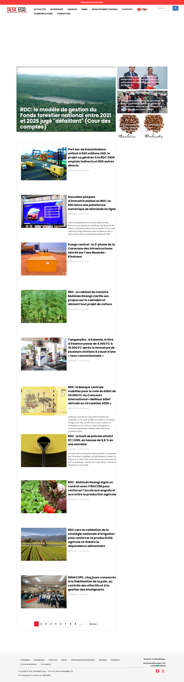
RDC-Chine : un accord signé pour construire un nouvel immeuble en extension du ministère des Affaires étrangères (140, 81)
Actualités (40, 9)
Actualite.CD (67, 671)
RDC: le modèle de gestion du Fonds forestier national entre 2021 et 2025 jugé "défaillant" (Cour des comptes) (65, 118)
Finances (72, 9)
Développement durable (105, 9)
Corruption (63, 13)
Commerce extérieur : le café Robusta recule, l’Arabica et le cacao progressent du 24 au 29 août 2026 (142, 127)
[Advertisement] (92, 37)
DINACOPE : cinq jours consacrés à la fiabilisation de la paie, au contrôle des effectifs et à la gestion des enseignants (92, 583)
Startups (127, 9)
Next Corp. (41, 671)
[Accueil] (16, 10)
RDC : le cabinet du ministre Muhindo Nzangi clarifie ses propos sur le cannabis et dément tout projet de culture (90, 298)
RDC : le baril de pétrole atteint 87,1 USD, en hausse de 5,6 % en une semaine (90, 440)
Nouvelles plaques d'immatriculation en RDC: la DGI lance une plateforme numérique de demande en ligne (92, 203)
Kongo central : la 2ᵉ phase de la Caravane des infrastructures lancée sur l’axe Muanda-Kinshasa (91, 250)
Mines (85, 9)
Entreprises (56, 9)
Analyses (115, 660)
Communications (43, 13)
